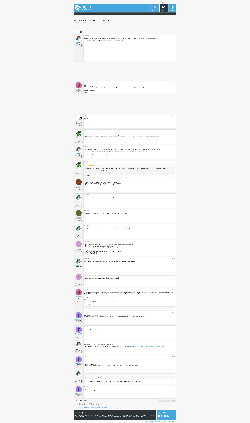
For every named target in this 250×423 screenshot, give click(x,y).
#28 (174, 194)
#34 (174, 289)
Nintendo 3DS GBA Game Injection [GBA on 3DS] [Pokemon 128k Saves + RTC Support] (148, 346)
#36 (174, 326)
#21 (174, 35)
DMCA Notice (165, 421)
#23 (174, 115)
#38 (174, 356)
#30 (174, 225)
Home (173, 421)
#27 (174, 179)
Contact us (146, 421)
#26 (174, 161)
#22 (174, 82)
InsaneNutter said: (89, 165)
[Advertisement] (125, 27)
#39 (174, 371)
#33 (174, 274)
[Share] (173, 35)
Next (85, 31)
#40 (174, 386)
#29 (174, 210)
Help (170, 421)
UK (81, 46)
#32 (174, 258)
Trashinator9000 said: (89, 374)
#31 (174, 241)
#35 (174, 312)
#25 (174, 146)
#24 (174, 130)
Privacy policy (159, 421)
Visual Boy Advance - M (96, 197)
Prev (76, 31)
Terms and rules (152, 421)
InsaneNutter (101, 319)
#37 (174, 341)
